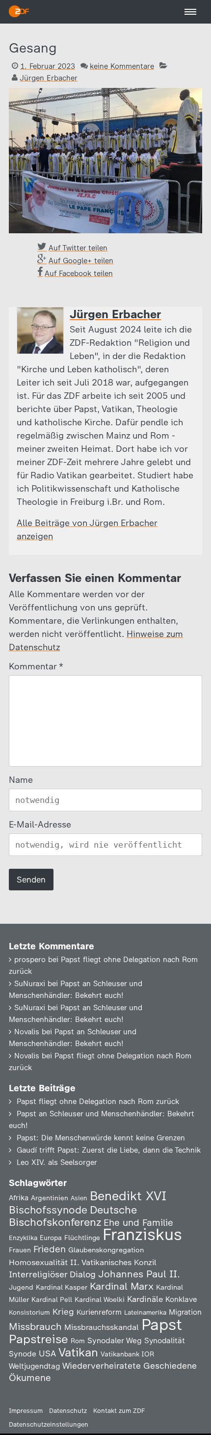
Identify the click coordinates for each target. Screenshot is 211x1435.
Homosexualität (38, 1262)
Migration (185, 1312)
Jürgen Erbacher (49, 78)
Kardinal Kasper (61, 1287)
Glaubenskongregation (106, 1249)
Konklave (181, 1299)
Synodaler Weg (114, 1340)
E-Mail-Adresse (40, 824)
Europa (51, 1238)
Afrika (18, 1197)
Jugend (21, 1287)
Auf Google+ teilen (81, 260)
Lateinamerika (145, 1312)
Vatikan (78, 1352)
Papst (161, 1324)
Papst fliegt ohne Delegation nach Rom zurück (98, 1101)
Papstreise (38, 1339)
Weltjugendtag (34, 1366)
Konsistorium (29, 1312)
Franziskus (142, 1234)
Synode (22, 1353)
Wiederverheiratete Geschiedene (129, 1365)
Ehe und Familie (138, 1222)
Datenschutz (68, 1410)
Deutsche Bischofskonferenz (73, 1216)
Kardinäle (145, 1299)
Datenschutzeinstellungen (48, 1424)
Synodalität (164, 1340)
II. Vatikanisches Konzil (113, 1262)
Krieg (63, 1312)
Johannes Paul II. (139, 1274)
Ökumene (30, 1377)
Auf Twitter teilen (78, 248)
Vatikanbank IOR (127, 1354)
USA (47, 1353)
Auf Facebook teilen (79, 273)
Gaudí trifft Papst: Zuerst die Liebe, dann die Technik (109, 1150)
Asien (79, 1198)
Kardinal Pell (51, 1299)
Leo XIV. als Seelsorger (57, 1162)
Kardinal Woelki (100, 1300)
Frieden (49, 1249)
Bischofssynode (48, 1210)
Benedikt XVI (128, 1195)
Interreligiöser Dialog (52, 1274)
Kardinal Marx (122, 1286)
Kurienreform (99, 1312)
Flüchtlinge (82, 1238)
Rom (78, 1341)
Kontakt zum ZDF (119, 1410)
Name (21, 779)
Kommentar (35, 666)
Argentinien (49, 1198)
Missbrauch (35, 1326)
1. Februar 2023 (47, 66)
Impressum (26, 1410)
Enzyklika (23, 1238)
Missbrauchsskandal (101, 1327)
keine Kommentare (122, 66)
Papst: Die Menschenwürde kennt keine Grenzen (101, 1137)
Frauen (20, 1250)
